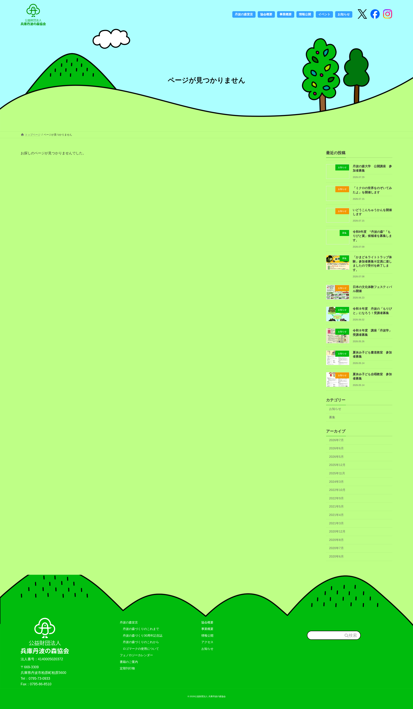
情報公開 (207, 635)
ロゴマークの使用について (139, 648)
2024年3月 (336, 481)
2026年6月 (336, 448)
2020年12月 (337, 531)
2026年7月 (336, 440)
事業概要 (207, 629)
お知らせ (335, 409)
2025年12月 (337, 465)
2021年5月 (336, 506)
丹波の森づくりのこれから (139, 642)
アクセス (207, 642)
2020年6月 (336, 556)
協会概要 (207, 622)
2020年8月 (336, 540)
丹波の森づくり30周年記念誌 (141, 635)
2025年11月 (337, 473)
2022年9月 (336, 498)
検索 (352, 635)
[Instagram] (375, 14)
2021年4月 (336, 515)
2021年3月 (336, 523)
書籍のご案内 (129, 662)
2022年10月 (337, 490)
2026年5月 (336, 456)
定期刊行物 (127, 668)
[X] (362, 14)
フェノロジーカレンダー (136, 655)
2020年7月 (336, 548)
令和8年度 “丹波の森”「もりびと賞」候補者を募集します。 (372, 236)
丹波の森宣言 (129, 622)
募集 (332, 417)
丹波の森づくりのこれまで (139, 629)
